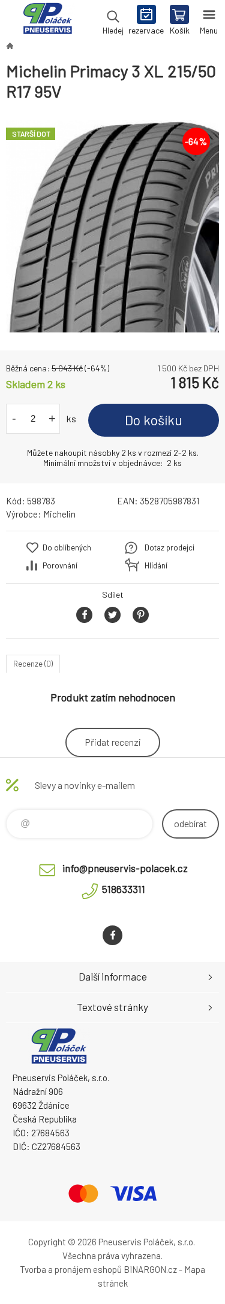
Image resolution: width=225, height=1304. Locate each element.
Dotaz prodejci (169, 547)
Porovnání (60, 565)
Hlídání (156, 565)
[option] (112, 226)
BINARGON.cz (150, 1269)
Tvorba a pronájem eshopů (71, 1269)
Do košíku (153, 420)
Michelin (59, 514)
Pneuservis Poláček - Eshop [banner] (47, 21)
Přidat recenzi (113, 742)
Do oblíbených (67, 547)
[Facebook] (112, 935)
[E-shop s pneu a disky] (9, 45)
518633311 (123, 889)
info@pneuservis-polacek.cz (125, 868)
